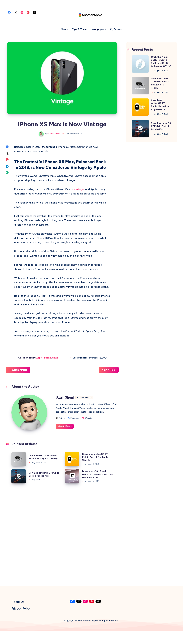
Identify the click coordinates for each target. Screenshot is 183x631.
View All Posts (64, 426)
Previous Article (18, 369)
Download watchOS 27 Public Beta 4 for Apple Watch (95, 457)
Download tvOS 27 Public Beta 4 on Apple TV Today (43, 457)
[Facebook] (9, 12)
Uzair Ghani (65, 397)
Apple (39, 357)
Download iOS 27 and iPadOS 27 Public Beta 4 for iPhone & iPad (97, 474)
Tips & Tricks (79, 29)
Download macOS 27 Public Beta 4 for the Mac (44, 474)
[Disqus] (62, 533)
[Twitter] (15, 12)
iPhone (47, 357)
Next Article (109, 369)
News (64, 29)
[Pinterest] (28, 12)
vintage (79, 189)
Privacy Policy (21, 608)
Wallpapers (99, 29)
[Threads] (34, 12)
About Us (17, 602)
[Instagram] (22, 12)
